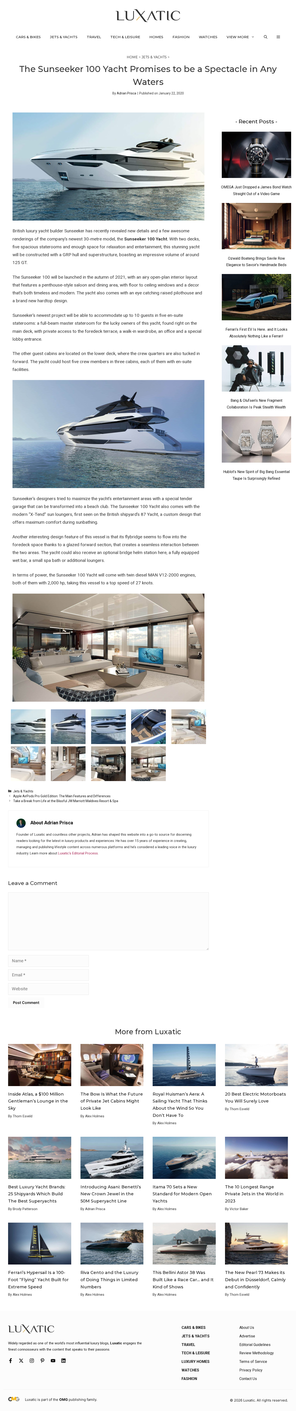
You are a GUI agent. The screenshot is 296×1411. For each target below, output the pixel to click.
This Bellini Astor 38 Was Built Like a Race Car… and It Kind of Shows (183, 1279)
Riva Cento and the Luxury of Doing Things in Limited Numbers (109, 1279)
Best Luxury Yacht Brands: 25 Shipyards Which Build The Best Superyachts (36, 1194)
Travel (94, 37)
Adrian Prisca (126, 93)
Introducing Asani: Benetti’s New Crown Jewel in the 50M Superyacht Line (110, 1194)
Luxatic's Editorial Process (78, 853)
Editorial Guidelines (255, 1344)
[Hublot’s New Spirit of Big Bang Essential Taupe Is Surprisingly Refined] (256, 440)
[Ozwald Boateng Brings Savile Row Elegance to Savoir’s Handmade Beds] (256, 227)
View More (238, 37)
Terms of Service (253, 1361)
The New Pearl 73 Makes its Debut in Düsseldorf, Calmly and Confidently (255, 1279)
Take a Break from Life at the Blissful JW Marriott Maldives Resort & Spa (65, 801)
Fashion (181, 37)
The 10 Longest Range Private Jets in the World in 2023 (254, 1194)
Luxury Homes (196, 1361)
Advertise (247, 1336)
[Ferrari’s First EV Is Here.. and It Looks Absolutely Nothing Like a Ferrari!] (256, 298)
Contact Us (248, 1379)
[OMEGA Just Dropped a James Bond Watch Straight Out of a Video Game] (256, 156)
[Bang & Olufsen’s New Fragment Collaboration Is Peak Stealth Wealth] (256, 369)
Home (132, 57)
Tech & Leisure (125, 37)
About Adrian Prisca (51, 822)
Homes (156, 37)
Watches (208, 37)
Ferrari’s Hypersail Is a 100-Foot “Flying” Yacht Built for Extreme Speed (38, 1279)
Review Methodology (256, 1353)
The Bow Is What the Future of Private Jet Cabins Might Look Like (111, 1101)
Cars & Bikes (28, 37)
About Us (246, 1327)
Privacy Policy (250, 1370)
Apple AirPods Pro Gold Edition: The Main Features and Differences (62, 796)
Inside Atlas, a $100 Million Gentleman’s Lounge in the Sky (38, 1101)
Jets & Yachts (63, 37)
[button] (265, 37)
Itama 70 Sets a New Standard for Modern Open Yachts (182, 1194)
